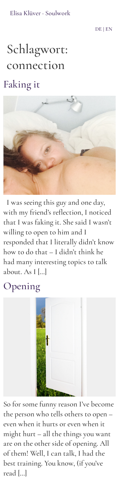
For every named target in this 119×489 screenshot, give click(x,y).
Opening (21, 285)
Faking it (21, 84)
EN (108, 29)
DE (98, 29)
